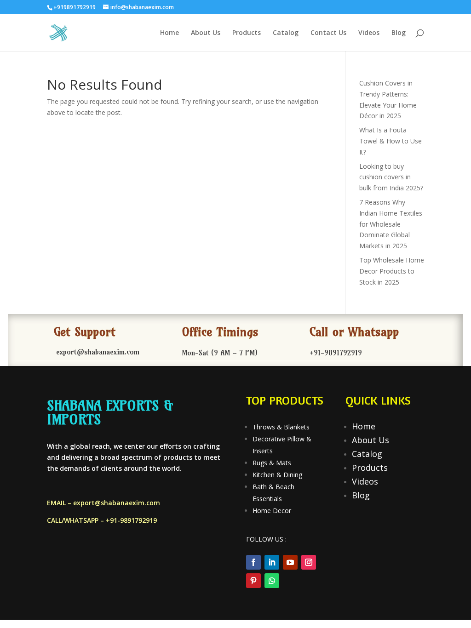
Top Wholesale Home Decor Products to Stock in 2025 (391, 271)
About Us (205, 33)
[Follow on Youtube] (290, 562)
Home (169, 33)
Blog (398, 33)
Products (246, 33)
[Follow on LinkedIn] (271, 562)
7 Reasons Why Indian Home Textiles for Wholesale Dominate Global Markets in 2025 (390, 224)
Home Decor (272, 510)
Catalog (286, 33)
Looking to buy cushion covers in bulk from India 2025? (391, 177)
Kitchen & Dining (277, 474)
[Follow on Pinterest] (253, 580)
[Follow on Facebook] (253, 562)
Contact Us (328, 33)
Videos (368, 33)
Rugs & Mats (272, 462)
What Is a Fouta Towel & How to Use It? (390, 141)
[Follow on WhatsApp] (271, 580)
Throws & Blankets (281, 426)
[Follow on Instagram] (308, 562)
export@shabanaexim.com (116, 502)
